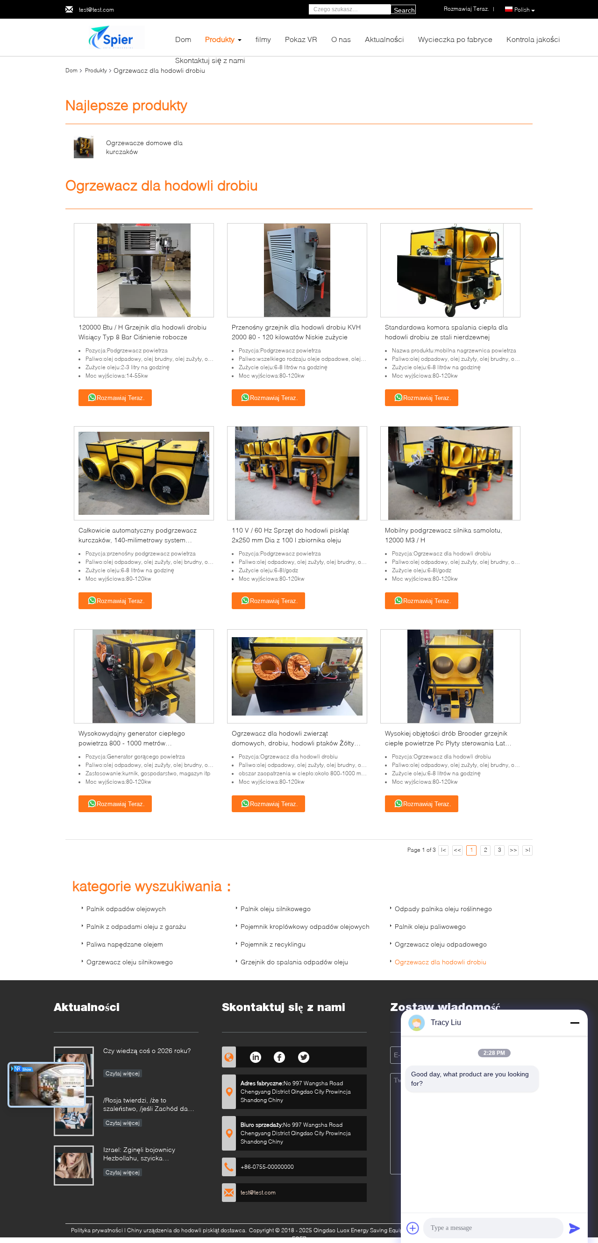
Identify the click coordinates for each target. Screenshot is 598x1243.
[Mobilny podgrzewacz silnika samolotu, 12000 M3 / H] (450, 472)
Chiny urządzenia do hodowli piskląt (173, 1230)
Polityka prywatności (97, 1230)
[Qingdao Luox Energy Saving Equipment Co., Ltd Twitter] (304, 1056)
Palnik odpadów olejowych (126, 909)
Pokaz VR (301, 39)
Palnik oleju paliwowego (430, 926)
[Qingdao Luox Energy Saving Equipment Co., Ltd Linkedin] (255, 1056)
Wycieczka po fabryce (455, 39)
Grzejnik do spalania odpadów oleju (294, 962)
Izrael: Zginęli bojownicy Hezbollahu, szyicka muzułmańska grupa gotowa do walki (150, 1154)
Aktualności (384, 39)
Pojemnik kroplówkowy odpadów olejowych (305, 926)
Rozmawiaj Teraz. (121, 397)
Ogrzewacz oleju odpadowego (441, 944)
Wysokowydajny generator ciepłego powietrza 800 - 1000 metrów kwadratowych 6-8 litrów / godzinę (131, 743)
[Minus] (574, 1022)
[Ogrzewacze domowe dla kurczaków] (83, 146)
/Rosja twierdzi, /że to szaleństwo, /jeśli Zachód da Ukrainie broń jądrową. (145, 1105)
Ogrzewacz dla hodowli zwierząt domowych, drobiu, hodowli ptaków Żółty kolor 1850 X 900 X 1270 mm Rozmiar (293, 743)
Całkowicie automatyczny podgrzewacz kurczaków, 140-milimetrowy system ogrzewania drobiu (137, 540)
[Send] (574, 1228)
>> (513, 849)
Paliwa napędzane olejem (124, 944)
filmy (263, 39)
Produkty (220, 39)
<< (457, 849)
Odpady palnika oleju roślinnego (443, 909)
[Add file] (413, 1228)
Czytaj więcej (123, 1073)
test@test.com (96, 9)
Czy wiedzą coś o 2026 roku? (147, 1050)
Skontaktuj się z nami (210, 60)
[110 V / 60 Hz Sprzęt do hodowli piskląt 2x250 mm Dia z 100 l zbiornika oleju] (297, 472)
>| (527, 849)
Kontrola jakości (533, 39)
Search (404, 10)
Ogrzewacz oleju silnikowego (129, 962)
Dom (183, 39)
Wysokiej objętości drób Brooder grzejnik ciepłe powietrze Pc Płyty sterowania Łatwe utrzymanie (449, 743)
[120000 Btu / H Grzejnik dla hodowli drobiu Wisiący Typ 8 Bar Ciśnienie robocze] (144, 269)
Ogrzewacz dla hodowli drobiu (440, 962)
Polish (522, 9)
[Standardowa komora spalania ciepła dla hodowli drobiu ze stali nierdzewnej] (450, 269)
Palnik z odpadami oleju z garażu (136, 926)
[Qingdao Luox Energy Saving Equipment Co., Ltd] (117, 36)
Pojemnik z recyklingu (273, 944)
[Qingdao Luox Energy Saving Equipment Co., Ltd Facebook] (279, 1056)
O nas (341, 39)
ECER (299, 1238)
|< (443, 849)
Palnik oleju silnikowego (276, 909)
